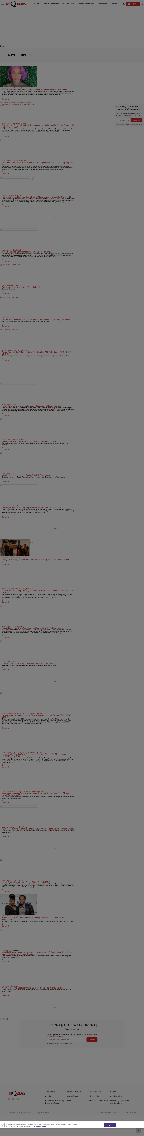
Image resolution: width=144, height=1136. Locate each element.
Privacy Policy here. (40, 1126)
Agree (110, 1125)
